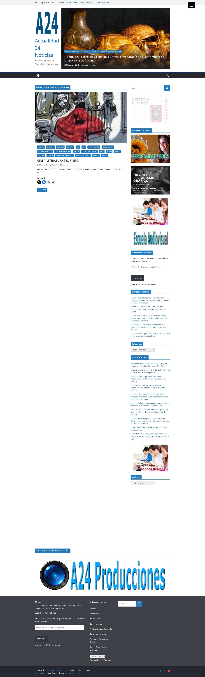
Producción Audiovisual (64, 176)
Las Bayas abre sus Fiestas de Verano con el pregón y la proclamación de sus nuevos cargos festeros (149, 347)
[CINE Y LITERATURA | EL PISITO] (81, 137)
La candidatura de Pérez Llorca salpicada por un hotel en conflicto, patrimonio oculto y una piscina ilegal (150, 456)
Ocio (102, 171)
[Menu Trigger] (191, 5)
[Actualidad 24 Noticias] (38, 95)
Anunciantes (95, 619)
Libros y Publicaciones (89, 171)
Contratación (95, 614)
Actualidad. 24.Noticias (60, 185)
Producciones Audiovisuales (101, 629)
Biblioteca (60, 167)
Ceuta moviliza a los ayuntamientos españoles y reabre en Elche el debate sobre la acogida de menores (149, 432)
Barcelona (50, 167)
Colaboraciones (96, 624)
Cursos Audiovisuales (98, 647)
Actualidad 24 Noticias (87, 85)
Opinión (117, 171)
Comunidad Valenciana (73, 72)
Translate (108, 660)
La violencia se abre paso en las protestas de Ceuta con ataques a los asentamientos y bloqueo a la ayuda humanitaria (150, 320)
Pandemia (41, 176)
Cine (78, 167)
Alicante (41, 167)
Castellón (70, 167)
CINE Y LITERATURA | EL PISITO (58, 181)
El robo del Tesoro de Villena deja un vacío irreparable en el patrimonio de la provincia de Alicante (148, 329)
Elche (86, 72)
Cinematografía (107, 167)
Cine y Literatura (93, 167)
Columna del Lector (45, 171)
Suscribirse (137, 298)
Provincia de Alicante (98, 72)
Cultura (76, 171)
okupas (109, 171)
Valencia (96, 176)
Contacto (93, 609)
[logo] (38, 602)
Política (50, 176)
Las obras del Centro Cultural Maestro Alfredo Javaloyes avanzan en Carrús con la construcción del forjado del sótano (89, 3)
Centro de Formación (98, 634)
